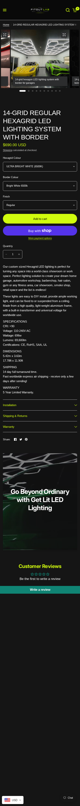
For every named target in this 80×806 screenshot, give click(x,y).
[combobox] (12, 800)
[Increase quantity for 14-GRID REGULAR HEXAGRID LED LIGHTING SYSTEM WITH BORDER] (19, 254)
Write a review (40, 589)
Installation (9, 405)
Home (6, 24)
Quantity (8, 246)
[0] (74, 10)
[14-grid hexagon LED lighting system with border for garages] (64, 35)
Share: (7, 439)
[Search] (67, 10)
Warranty (8, 426)
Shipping (7, 150)
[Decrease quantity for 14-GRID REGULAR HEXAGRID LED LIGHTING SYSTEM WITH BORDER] (6, 254)
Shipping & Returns (15, 416)
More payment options (40, 238)
